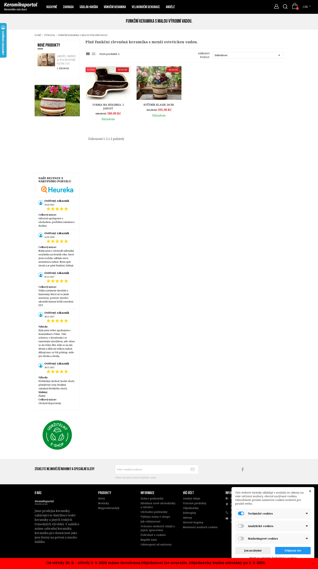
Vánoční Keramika (115, 7)
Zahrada (68, 7)
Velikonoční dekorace (146, 7)
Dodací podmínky (152, 498)
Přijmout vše (293, 550)
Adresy (187, 517)
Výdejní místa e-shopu (155, 516)
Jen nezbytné (253, 550)
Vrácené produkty (194, 503)
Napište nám (149, 539)
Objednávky (191, 508)
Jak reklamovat (150, 521)
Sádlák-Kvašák (89, 7)
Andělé (170, 7)
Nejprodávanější (108, 508)
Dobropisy (189, 513)
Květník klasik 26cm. (159, 104)
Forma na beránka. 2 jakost (108, 106)
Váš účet (188, 493)
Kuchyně (51, 7)
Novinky (103, 503)
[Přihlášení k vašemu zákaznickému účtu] (276, 7)
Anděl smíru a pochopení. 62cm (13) (66, 59)
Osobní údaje (191, 498)
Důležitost (248, 55)
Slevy (101, 498)
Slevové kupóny (193, 522)
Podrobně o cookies (153, 535)
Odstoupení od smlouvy (156, 544)
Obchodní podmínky (154, 512)
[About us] (45, 502)
